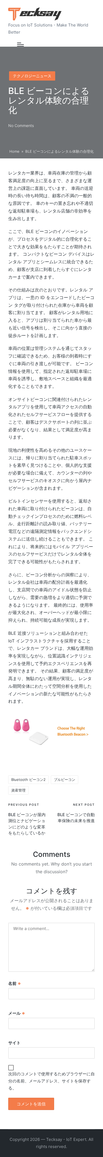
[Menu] (20, 44)
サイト (14, 1042)
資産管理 (18, 790)
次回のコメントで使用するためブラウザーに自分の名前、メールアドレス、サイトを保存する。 (51, 1081)
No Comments (21, 125)
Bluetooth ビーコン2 (28, 779)
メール (16, 1013)
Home (14, 151)
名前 (14, 983)
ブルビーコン (64, 779)
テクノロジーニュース (32, 75)
